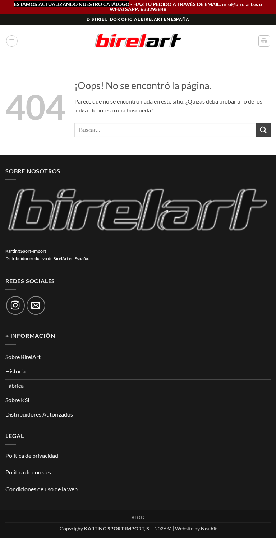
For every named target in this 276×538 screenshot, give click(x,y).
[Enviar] (263, 130)
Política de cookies (28, 472)
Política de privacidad (31, 455)
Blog (138, 517)
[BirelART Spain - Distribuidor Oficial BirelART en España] (138, 41)
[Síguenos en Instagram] (15, 305)
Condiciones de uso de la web (41, 489)
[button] (12, 41)
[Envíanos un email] (36, 305)
